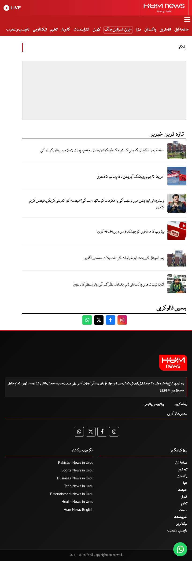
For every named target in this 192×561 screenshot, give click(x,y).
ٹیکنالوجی (40, 30)
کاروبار (65, 30)
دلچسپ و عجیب (17, 30)
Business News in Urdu (75, 478)
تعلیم (53, 30)
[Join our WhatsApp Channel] (180, 549)
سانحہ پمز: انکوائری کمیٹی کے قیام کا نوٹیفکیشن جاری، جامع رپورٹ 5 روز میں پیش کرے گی (102, 150)
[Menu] (187, 21)
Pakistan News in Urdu (75, 462)
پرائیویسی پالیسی (154, 404)
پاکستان (150, 30)
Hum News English (78, 510)
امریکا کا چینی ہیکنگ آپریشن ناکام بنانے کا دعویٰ (130, 177)
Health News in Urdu (77, 502)
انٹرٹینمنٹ (81, 30)
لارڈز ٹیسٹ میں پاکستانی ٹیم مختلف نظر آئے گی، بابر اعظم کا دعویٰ (118, 285)
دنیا (138, 30)
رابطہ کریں (181, 404)
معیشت (182, 490)
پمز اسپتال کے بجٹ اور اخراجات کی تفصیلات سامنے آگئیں (124, 258)
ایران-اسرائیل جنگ (117, 30)
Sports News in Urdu (77, 470)
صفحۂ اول (181, 30)
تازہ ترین (165, 30)
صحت (183, 510)
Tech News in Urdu (78, 486)
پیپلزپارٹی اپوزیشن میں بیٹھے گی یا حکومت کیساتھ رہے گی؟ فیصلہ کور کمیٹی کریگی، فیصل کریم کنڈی (96, 204)
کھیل (96, 30)
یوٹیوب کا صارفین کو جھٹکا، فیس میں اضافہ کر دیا (130, 232)
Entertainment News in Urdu (71, 494)
